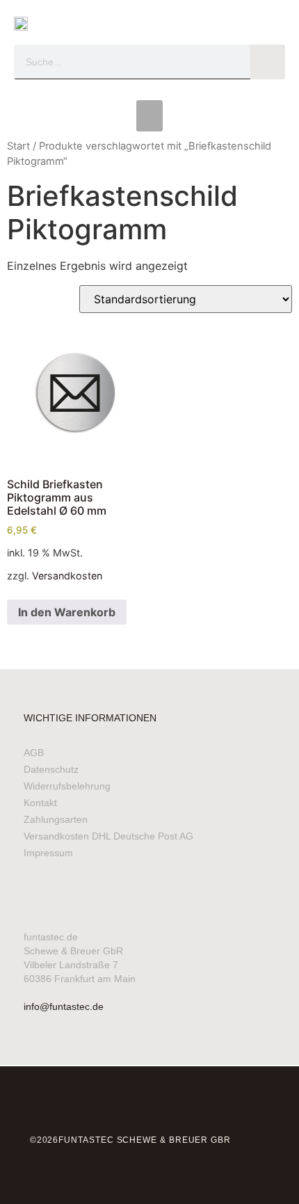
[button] (149, 115)
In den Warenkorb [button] (66, 612)
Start (18, 146)
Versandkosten (67, 575)
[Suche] (267, 62)
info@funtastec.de (64, 1006)
